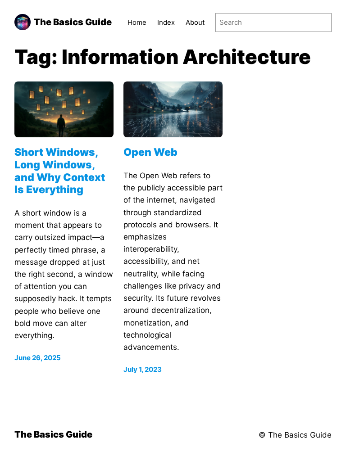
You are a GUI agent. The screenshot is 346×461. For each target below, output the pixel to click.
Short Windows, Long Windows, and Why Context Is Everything (59, 171)
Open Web (150, 152)
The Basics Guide (73, 22)
